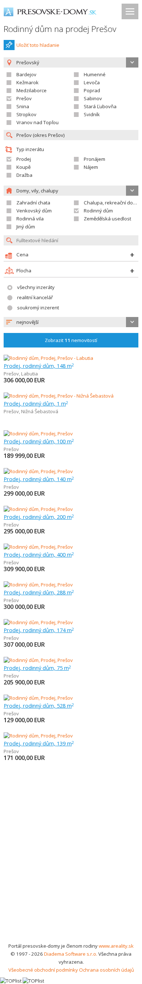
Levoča (92, 82)
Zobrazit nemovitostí (71, 340)
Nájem (91, 167)
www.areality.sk (116, 946)
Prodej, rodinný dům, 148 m (39, 365)
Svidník (92, 114)
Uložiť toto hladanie (37, 45)
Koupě (23, 167)
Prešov (24, 98)
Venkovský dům (34, 210)
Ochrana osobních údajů (106, 970)
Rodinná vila (30, 218)
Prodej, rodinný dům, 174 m (39, 630)
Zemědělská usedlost (107, 218)
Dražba (24, 175)
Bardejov (26, 74)
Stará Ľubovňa (100, 106)
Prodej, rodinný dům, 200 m (39, 516)
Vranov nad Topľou (37, 122)
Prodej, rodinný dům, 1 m (36, 403)
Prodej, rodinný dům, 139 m (39, 743)
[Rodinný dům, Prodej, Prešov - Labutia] (48, 358)
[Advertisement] (71, 867)
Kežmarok (27, 82)
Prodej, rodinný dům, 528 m (39, 705)
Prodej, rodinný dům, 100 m (39, 441)
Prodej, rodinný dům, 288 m (39, 592)
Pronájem (94, 159)
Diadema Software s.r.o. (70, 954)
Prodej (23, 159)
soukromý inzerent (38, 307)
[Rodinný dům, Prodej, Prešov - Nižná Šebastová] (59, 396)
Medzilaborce (31, 90)
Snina (22, 106)
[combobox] (71, 322)
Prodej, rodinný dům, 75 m (37, 667)
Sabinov (93, 98)
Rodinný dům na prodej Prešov (60, 28)
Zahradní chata (33, 202)
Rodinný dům (98, 210)
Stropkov (26, 114)
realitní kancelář (35, 297)
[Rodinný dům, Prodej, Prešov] (38, 433)
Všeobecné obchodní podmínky (43, 970)
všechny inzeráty (36, 287)
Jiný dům (25, 226)
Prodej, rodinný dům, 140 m (39, 479)
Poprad (92, 90)
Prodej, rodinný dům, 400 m (39, 554)
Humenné (95, 74)
